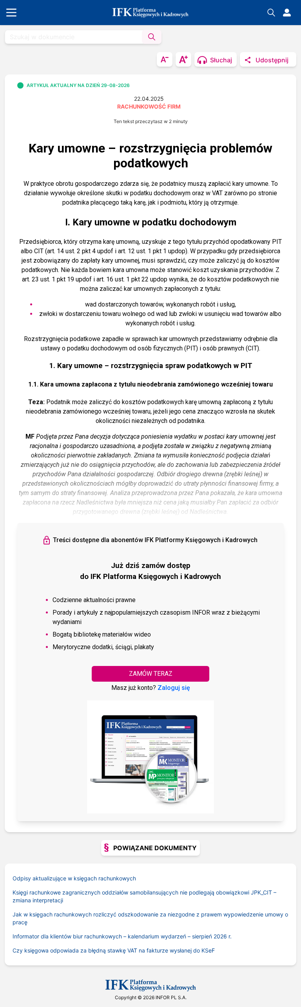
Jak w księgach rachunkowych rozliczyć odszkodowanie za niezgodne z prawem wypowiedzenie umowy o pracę (150, 918)
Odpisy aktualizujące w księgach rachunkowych (74, 878)
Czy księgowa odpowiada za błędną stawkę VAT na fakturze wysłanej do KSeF (114, 950)
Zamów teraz (150, 673)
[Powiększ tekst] (183, 59)
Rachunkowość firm (149, 106)
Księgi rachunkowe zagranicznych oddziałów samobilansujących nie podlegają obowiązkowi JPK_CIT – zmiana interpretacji (144, 896)
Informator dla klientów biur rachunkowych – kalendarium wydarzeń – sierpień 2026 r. (122, 936)
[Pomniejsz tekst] (164, 59)
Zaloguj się (174, 687)
